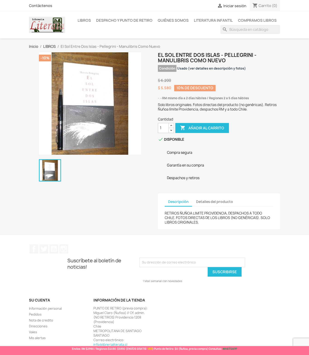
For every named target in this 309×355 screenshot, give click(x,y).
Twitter (43, 249)
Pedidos (35, 314)
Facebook (33, 249)
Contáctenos (40, 5)
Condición (167, 68)
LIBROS (84, 20)
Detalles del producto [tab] (214, 201)
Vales (33, 332)
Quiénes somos (173, 20)
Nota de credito (41, 320)
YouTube (53, 249)
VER (150, 348)
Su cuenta (39, 300)
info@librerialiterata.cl (110, 344)
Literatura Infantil (213, 20)
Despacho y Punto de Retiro (124, 20)
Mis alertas (37, 338)
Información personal (45, 308)
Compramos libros (257, 20)
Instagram (63, 249)
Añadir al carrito (202, 127)
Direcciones (38, 326)
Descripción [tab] (178, 201)
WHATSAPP (230, 348)
